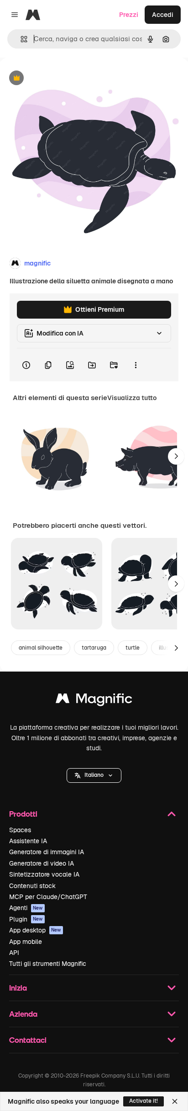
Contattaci (28, 1040)
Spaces (20, 830)
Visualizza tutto (132, 398)
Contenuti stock (32, 886)
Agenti (26, 908)
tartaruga (94, 647)
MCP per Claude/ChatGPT (48, 897)
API (14, 952)
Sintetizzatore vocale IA (44, 874)
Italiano (94, 775)
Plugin (26, 919)
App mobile (25, 942)
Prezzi (128, 15)
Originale (60, 78)
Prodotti (23, 813)
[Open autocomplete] (20, 39)
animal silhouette (41, 647)
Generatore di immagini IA (46, 852)
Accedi (162, 15)
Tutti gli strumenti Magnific (47, 963)
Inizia (18, 987)
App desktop (35, 930)
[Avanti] (176, 456)
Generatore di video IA (41, 863)
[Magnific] (94, 701)
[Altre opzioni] (135, 365)
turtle (132, 647)
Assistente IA (28, 841)
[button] (94, 775)
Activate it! (143, 1101)
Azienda (23, 1014)
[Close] (174, 1101)
